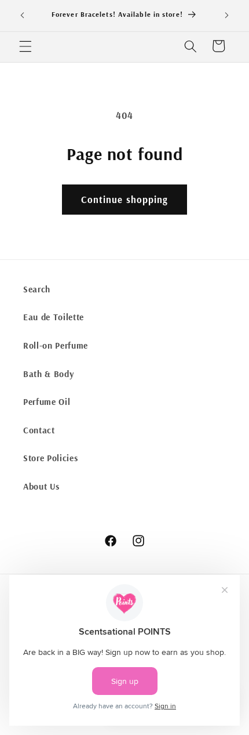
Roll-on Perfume (55, 345)
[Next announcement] (227, 15)
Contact (39, 430)
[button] (25, 46)
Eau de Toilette (53, 317)
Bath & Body (48, 373)
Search (36, 289)
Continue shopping (125, 199)
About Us (41, 486)
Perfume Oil (46, 401)
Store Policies (50, 458)
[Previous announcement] (22, 15)
